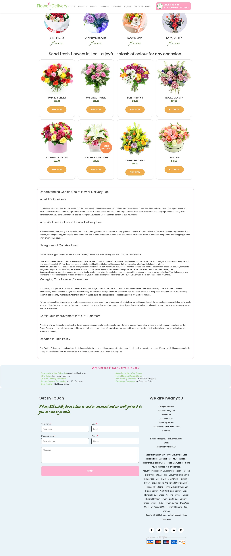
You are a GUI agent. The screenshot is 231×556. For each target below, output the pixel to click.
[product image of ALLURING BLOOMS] (57, 138)
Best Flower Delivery (177, 498)
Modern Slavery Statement (167, 478)
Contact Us (82, 6)
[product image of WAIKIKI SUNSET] (57, 77)
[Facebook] (151, 530)
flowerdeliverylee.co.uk (166, 446)
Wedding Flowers (173, 494)
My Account (156, 506)
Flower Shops (158, 494)
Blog (185, 506)
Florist (160, 502)
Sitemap (166, 510)
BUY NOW (57, 109)
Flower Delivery (171, 486)
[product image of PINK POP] (174, 138)
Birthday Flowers (160, 498)
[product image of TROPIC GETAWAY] (135, 139)
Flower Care (104, 6)
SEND (90, 471)
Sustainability (181, 482)
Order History (168, 506)
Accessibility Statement (162, 470)
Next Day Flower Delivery (170, 490)
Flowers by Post (171, 502)
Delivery (93, 6)
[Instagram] (166, 530)
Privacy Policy (150, 482)
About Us (71, 6)
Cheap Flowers (150, 502)
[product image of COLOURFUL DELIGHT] (96, 138)
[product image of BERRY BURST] (135, 77)
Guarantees (116, 6)
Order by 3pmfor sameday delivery (176, 6)
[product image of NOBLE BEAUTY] (174, 77)
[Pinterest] (181, 530)
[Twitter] (159, 530)
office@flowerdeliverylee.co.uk (169, 438)
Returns (178, 506)
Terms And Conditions (153, 486)
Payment (127, 6)
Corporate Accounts (158, 474)
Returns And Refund (142, 6)
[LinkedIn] (173, 530)
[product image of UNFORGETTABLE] (96, 77)
